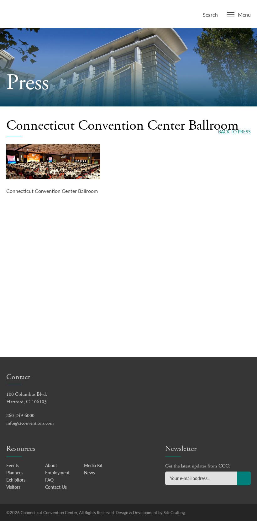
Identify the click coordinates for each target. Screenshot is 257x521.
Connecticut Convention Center (46, 13)
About (51, 465)
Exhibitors (15, 479)
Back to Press (234, 131)
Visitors (13, 487)
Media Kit (93, 465)
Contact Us (56, 487)
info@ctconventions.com (30, 423)
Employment (57, 472)
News (89, 472)
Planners (14, 472)
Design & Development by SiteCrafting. (151, 512)
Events (12, 465)
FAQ (49, 479)
